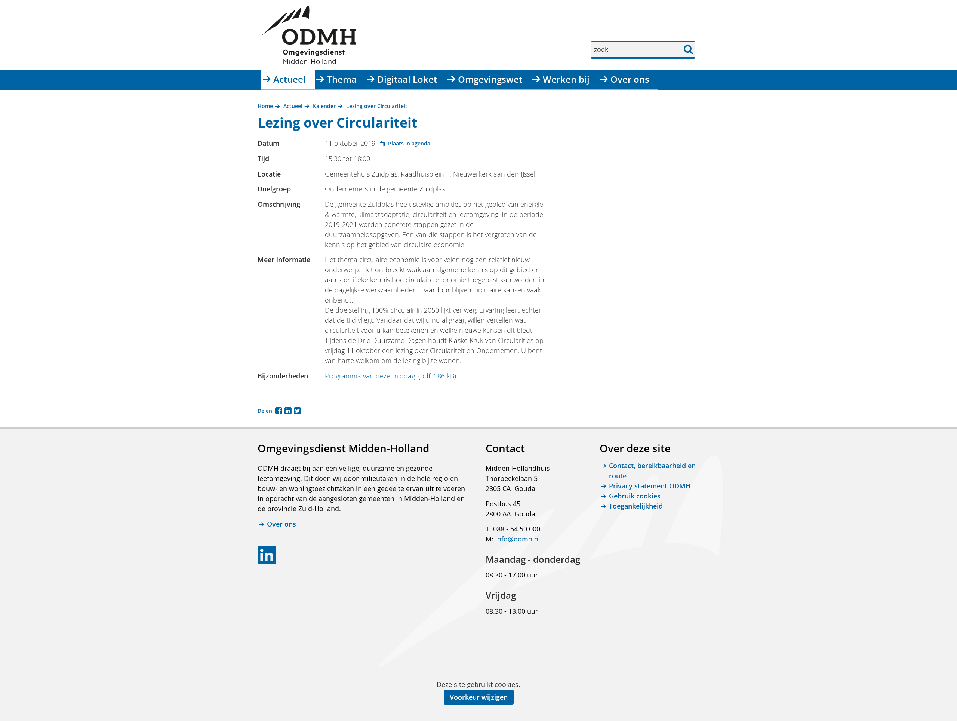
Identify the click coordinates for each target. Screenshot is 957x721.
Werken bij (566, 79)
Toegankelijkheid (636, 505)
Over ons (629, 79)
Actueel (289, 79)
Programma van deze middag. (390, 375)
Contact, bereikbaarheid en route (652, 470)
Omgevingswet (490, 79)
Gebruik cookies (635, 495)
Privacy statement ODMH (650, 485)
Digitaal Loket (407, 79)
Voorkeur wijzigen (479, 697)
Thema (342, 79)
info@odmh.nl (517, 538)
